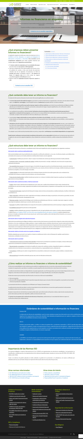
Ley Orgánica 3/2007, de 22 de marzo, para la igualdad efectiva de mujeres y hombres (36, 212)
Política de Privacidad (32, 437)
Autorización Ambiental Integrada (41, 407)
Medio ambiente (33, 4)
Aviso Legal (23, 437)
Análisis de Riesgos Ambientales (40, 404)
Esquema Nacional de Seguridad (63, 419)
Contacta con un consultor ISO (24, 85)
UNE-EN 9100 (12, 376)
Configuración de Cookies (55, 437)
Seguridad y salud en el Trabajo (51, 374)
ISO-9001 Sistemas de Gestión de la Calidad (19, 373)
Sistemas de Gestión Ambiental (40, 396)
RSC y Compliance (64, 4)
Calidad (27, 4)
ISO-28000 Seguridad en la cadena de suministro (21, 374)
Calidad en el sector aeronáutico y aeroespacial (27, 376)
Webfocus (41, 434)
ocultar (52, 51)
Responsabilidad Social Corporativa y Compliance (56, 378)
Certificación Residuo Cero (39, 420)
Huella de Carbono (37, 394)
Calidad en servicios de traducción (17, 396)
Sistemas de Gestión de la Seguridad (64, 410)
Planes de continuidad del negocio (64, 412)
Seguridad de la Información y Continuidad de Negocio (57, 376)
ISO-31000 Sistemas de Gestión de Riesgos (19, 378)
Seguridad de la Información (53, 4)
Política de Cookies (43, 437)
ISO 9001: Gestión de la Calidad (16, 394)
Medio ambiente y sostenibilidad (52, 373)
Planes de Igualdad (13, 424)
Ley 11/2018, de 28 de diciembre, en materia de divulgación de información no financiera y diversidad (24, 57)
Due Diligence (72, 4)
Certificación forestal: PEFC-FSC (40, 413)
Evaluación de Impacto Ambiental (40, 402)
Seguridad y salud (42, 4)
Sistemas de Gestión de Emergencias (64, 398)
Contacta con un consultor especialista (42, 31)
